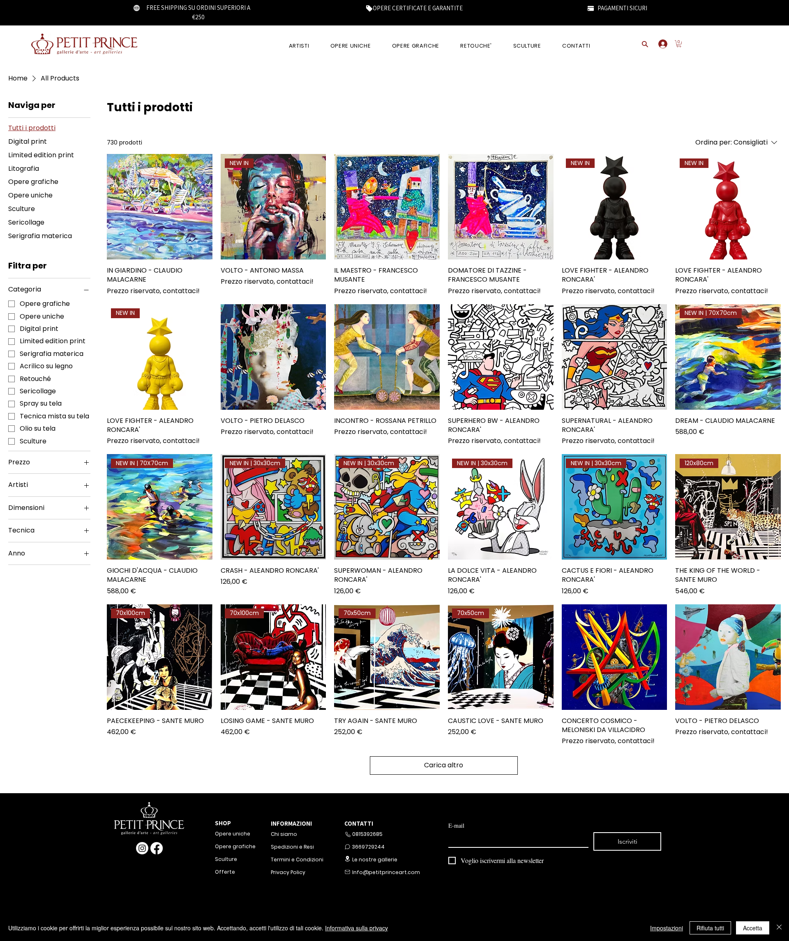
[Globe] (136, 8)
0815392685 (367, 834)
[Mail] (347, 872)
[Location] (347, 858)
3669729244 (368, 846)
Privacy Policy (288, 872)
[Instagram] (142, 848)
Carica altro (443, 765)
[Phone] (347, 834)
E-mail (456, 825)
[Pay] (590, 8)
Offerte (225, 871)
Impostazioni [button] (666, 928)
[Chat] (347, 847)
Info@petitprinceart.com (385, 872)
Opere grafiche (235, 846)
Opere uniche (232, 833)
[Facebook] (156, 848)
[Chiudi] (779, 927)
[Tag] (369, 8)
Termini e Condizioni (297, 859)
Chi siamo (284, 834)
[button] (679, 43)
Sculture (226, 859)
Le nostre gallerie (374, 859)
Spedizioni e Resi (292, 846)
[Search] (644, 44)
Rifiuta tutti (710, 928)
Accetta (752, 928)
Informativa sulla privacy (356, 928)
